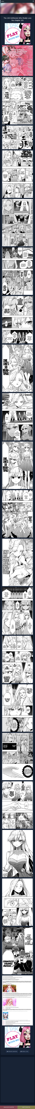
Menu (2, 1)
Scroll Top (25, 1051)
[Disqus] (17, 1079)
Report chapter (12, 1051)
